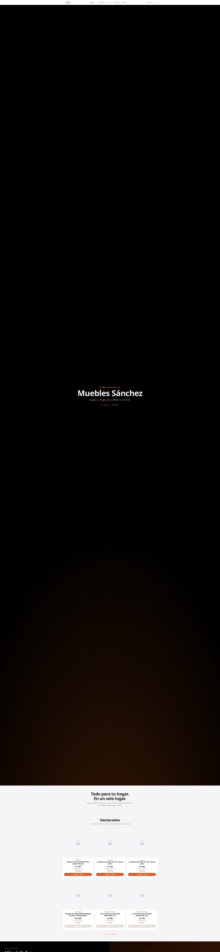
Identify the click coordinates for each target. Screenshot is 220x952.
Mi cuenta (148, 2)
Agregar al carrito (78, 874)
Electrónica (117, 2)
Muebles (92, 2)
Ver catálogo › (105, 405)
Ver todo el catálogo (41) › (110, 934)
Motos (124, 2)
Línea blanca (101, 2)
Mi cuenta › (115, 405)
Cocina (109, 2)
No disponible (78, 926)
